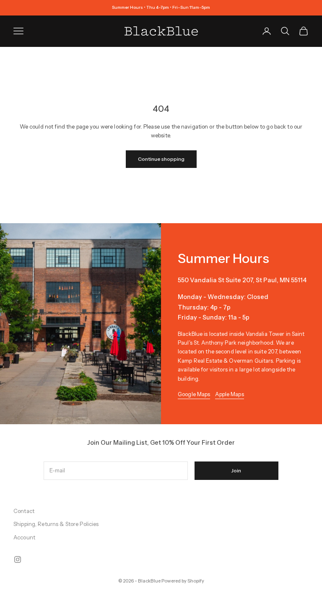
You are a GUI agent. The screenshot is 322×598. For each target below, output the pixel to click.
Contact (23, 511)
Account (24, 537)
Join (236, 470)
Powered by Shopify (182, 581)
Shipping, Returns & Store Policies (56, 524)
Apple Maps (229, 394)
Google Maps (194, 394)
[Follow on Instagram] (17, 559)
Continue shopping (161, 159)
